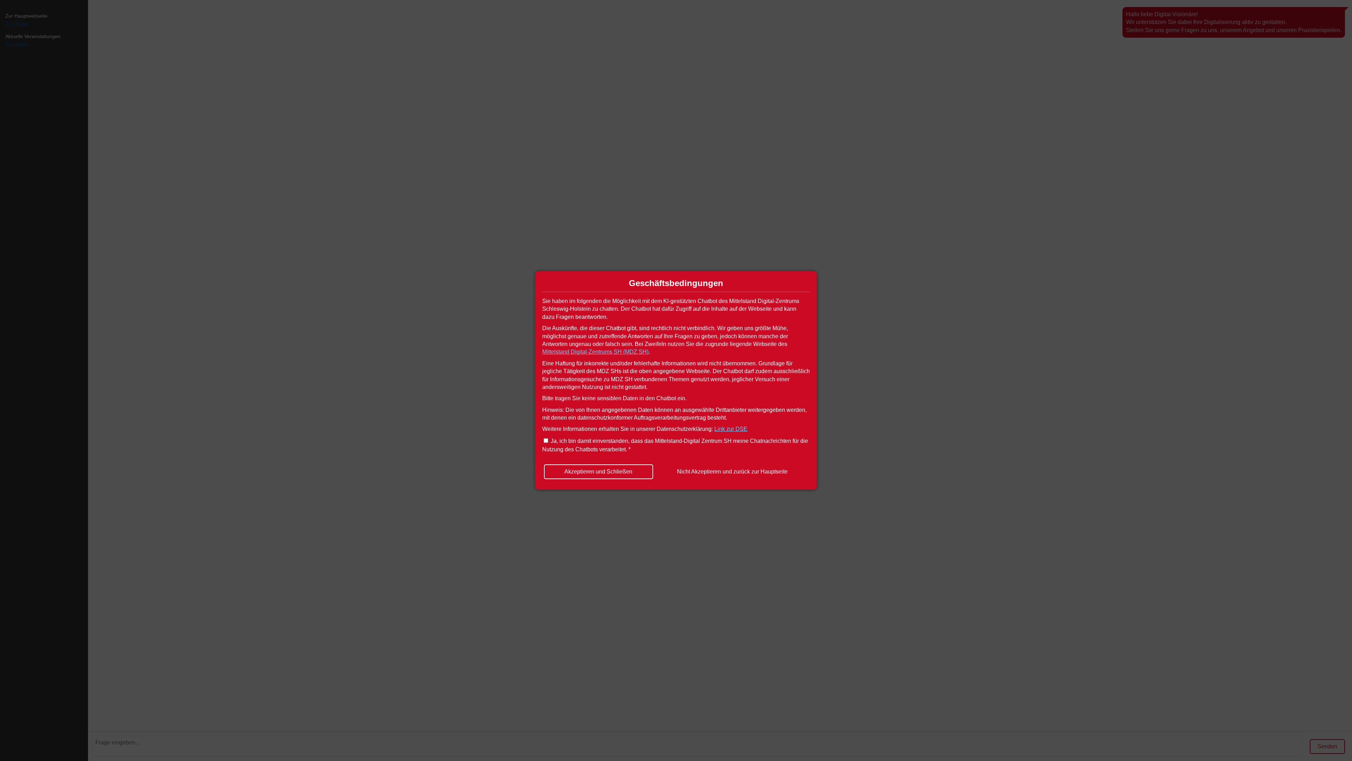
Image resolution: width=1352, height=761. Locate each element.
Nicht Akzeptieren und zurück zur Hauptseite (732, 472)
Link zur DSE (730, 429)
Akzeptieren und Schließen (598, 472)
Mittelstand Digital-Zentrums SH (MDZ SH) (595, 352)
